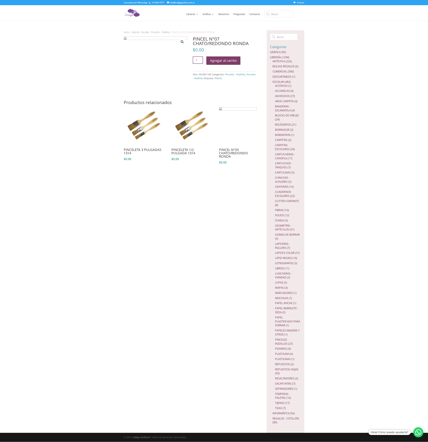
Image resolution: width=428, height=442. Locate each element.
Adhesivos (282, 96)
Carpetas (281, 140)
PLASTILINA (282, 354)
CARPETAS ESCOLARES (282, 147)
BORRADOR (282, 130)
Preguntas (239, 14)
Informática (281, 413)
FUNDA (279, 220)
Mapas (279, 288)
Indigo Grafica (140, 437)
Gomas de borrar (287, 234)
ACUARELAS (282, 91)
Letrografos (284, 263)
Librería (190, 14)
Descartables (282, 76)
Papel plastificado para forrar (287, 321)
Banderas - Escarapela (283, 108)
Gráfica (207, 14)
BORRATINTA (282, 135)
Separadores (284, 389)
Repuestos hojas (286, 369)
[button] (418, 432)
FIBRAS (279, 210)
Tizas (278, 408)
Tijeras (279, 403)
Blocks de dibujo (287, 115)
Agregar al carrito (223, 60)
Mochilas (281, 298)
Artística (279, 61)
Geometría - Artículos (283, 227)
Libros (279, 268)
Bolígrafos (283, 124)
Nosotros (223, 14)
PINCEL (218, 78)
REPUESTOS (282, 364)
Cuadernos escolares (283, 194)
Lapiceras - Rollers (282, 246)
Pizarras (281, 348)
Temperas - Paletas (282, 396)
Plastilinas (283, 359)
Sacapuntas (283, 383)
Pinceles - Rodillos (160, 32)
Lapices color (284, 253)
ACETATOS (281, 86)
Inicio (126, 32)
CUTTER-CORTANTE (287, 201)
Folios (279, 215)
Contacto (254, 14)
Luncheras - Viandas (283, 275)
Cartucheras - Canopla (285, 156)
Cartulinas (283, 172)
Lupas (279, 282)
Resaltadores (284, 378)
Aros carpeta (284, 101)
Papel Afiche (283, 303)
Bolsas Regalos (284, 66)
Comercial (280, 71)
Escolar (145, 32)
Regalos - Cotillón (286, 418)
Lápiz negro (283, 258)
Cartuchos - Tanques (283, 165)
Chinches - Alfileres (282, 180)
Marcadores (284, 293)
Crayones (281, 187)
